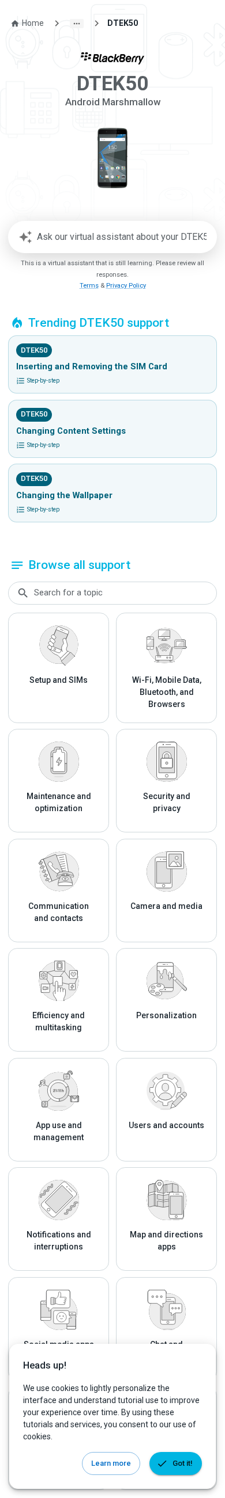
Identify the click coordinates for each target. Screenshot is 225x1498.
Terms (89, 285)
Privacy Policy (126, 285)
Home (33, 23)
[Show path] (77, 23)
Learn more (111, 1463)
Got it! (182, 1463)
